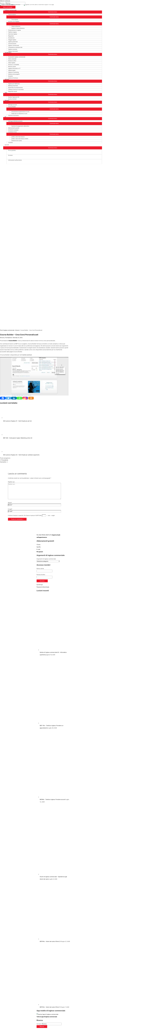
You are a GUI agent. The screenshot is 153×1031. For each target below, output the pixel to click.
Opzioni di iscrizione (13, 115)
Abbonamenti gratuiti (13, 128)
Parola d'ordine (41, 574)
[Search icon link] (5, 164)
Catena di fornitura (13, 78)
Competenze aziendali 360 (15, 47)
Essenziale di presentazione (15, 87)
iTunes (38, 544)
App (6, 92)
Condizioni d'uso (12, 131)
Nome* (10, 502)
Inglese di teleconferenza (18, 28)
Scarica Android (12, 99)
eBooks (7, 79)
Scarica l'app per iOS (13, 97)
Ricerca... (2, 3)
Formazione (8, 337)
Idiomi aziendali (12, 59)
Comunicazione (12, 43)
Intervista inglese (12, 34)
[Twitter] (8, 398)
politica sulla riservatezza (18, 136)
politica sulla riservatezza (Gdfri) (19, 138)
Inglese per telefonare (14, 83)
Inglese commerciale (10, 10)
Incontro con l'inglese (13, 21)
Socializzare (11, 37)
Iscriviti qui (40, 584)
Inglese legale (11, 70)
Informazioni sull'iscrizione (15, 160)
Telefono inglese (12, 32)
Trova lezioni (14, 19)
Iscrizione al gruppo (13, 130)
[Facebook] (3, 398)
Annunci (2, 337)
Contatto (10, 142)
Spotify (39, 547)
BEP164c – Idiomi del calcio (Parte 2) (50, 941)
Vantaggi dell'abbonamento (15, 121)
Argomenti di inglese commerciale (46, 559)
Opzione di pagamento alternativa (20, 126)
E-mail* (10, 509)
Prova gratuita (12, 150)
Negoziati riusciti (12, 91)
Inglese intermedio (13, 51)
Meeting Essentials (13, 85)
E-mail (38, 549)
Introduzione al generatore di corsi (20, 111)
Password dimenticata (43, 587)
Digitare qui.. (11, 482)
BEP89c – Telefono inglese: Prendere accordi (52, 799)
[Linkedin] (14, 398)
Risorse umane (12, 66)
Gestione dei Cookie (16, 140)
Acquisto (10, 76)
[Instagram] (25, 398)
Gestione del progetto (14, 74)
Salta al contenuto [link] (5, 1)
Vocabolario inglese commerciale (16, 57)
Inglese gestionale (13, 41)
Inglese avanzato (12, 49)
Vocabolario (8, 52)
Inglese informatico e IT (14, 68)
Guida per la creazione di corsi (19, 113)
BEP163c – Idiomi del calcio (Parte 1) (50, 1007)
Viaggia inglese (12, 39)
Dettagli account (12, 104)
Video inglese (11, 62)
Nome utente (40, 568)
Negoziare (11, 36)
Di (5, 116)
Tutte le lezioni (12, 14)
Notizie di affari (12, 60)
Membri (7, 100)
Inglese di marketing (13, 72)
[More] (31, 398)
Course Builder (12, 106)
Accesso (10, 155)
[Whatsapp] (19, 398)
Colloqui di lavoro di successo (16, 89)
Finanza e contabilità (13, 64)
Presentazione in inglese (14, 30)
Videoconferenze (15, 26)
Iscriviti (7, 145)
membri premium (27, 355)
